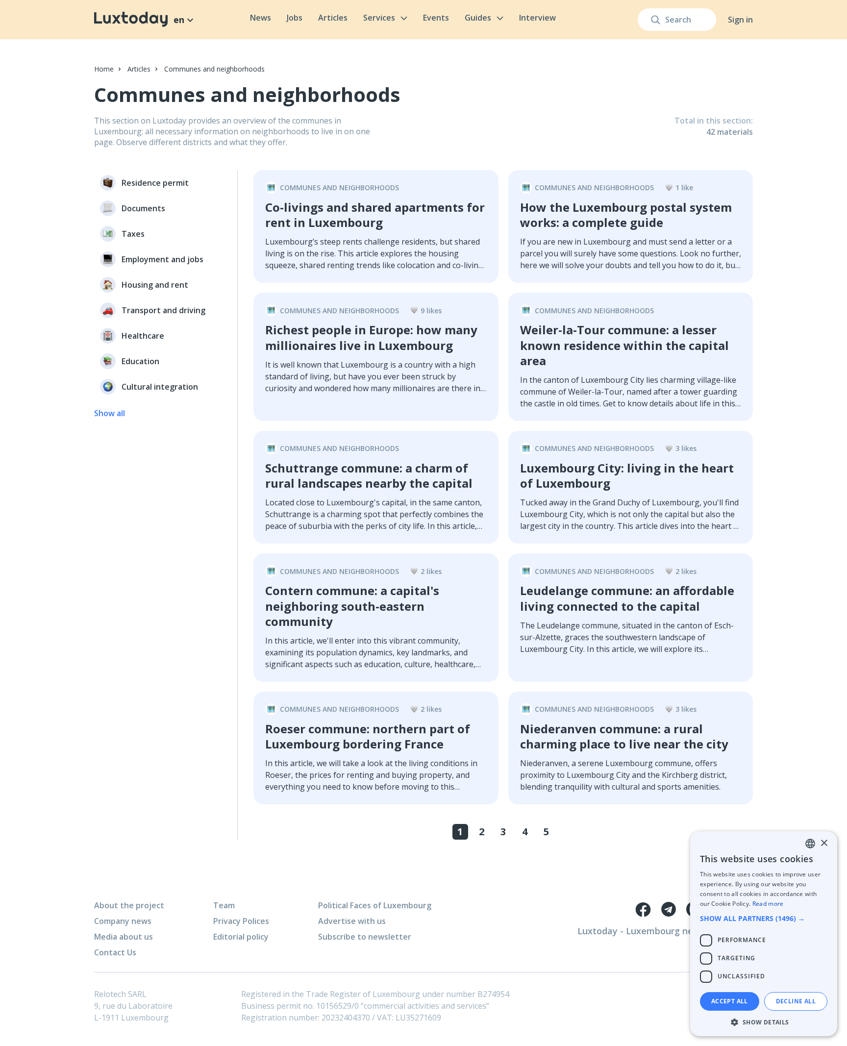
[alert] (763, 933)
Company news (122, 921)
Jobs (294, 17)
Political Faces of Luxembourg (374, 905)
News (260, 17)
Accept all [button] (729, 1001)
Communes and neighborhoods (214, 69)
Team (224, 905)
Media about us (123, 937)
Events (436, 17)
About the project (129, 905)
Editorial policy (241, 937)
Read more (768, 903)
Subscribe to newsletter (364, 937)
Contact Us (115, 952)
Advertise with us (352, 921)
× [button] (823, 843)
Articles (333, 17)
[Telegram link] (668, 909)
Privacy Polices (241, 921)
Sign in (740, 19)
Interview (537, 17)
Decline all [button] (796, 1001)
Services (379, 17)
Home (104, 69)
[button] (763, 918)
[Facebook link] (643, 909)
